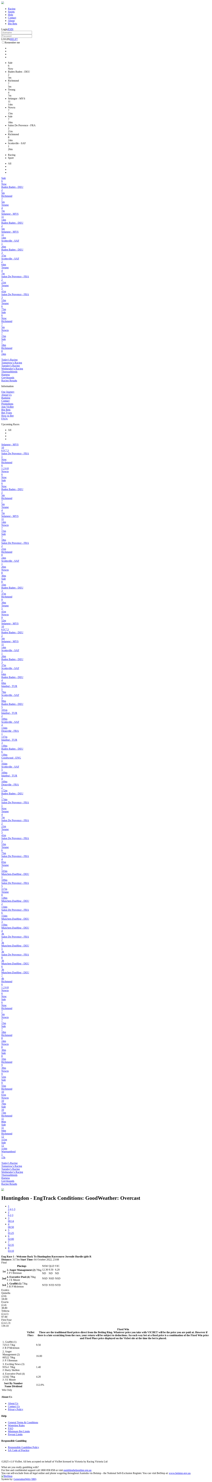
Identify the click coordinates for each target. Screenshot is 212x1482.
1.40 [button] (38, 1367)
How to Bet (7, 415)
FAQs (4, 418)
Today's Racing (9, 359)
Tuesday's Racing (10, 365)
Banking (5, 397)
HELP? (14, 39)
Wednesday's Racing (12, 368)
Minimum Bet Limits (19, 1431)
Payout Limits (15, 1434)
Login (4, 29)
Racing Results (9, 380)
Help (10, 14)
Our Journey (7, 391)
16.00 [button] (39, 1356)
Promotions (7, 403)
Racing (11, 8)
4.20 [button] (38, 1376)
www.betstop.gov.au (179, 1473)
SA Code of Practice (18, 1450)
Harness (5, 374)
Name (8, 1386)
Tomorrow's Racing (11, 362)
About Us (6, 394)
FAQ (10, 1428)
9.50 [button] (38, 1344)
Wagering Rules (16, 1425)
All (9, 163)
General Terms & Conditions (23, 1422)
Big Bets (12, 23)
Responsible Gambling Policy (23, 1447)
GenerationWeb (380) (25, 1479)
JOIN (10, 29)
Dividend (17, 1386)
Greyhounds (7, 377)
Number (18, 1383)
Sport (11, 157)
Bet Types (6, 412)
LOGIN (5, 39)
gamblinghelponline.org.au (77, 1470)
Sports (11, 11)
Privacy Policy (15, 1409)
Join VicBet (7, 406)
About (11, 20)
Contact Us (14, 1406)
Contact (12, 17)
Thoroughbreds (9, 371)
